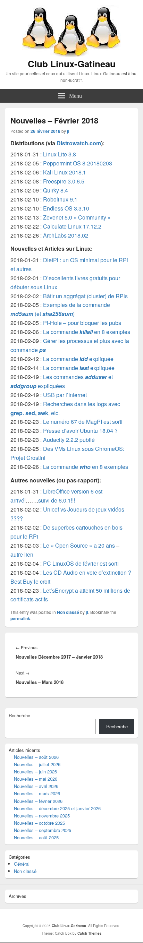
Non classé (68, 612)
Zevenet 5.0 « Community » (77, 217)
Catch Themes (89, 933)
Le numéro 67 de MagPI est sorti (83, 422)
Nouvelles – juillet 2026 (37, 764)
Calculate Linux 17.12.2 (72, 226)
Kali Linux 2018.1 (64, 172)
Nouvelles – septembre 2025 (42, 830)
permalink (20, 618)
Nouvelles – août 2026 (36, 757)
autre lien (21, 554)
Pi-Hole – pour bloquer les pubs (82, 323)
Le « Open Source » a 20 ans (79, 545)
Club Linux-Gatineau (72, 63)
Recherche (19, 715)
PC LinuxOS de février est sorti (81, 563)
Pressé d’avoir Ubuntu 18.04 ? (80, 431)
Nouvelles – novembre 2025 (42, 815)
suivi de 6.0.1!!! (56, 500)
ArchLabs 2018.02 (65, 235)
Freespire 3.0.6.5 (63, 181)
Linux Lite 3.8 (59, 154)
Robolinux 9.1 (60, 199)
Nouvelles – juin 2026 (35, 771)
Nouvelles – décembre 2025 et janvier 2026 (57, 808)
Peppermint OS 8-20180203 (77, 163)
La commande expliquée (78, 359)
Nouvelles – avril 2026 (36, 786)
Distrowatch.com (79, 143)
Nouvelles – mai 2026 (35, 778)
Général (22, 863)
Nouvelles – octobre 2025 (39, 823)
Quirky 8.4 (55, 190)
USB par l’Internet (65, 395)
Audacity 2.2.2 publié (69, 440)
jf (68, 131)
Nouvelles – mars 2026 (37, 793)
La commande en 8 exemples (86, 332)
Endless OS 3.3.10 (66, 208)
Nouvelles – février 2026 (38, 801)
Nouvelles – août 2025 (36, 837)
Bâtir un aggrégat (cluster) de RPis (85, 296)
